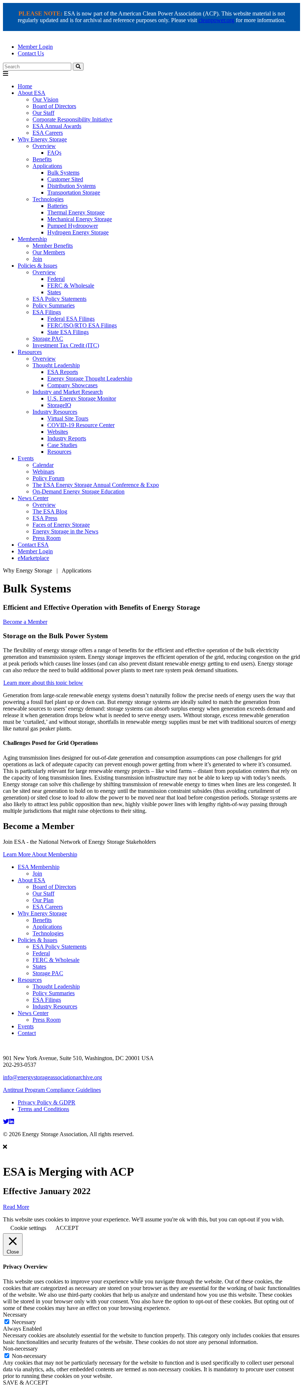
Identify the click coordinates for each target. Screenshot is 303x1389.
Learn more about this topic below (43, 683)
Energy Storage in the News (65, 531)
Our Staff (43, 113)
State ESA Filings (68, 332)
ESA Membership (38, 867)
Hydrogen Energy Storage (78, 232)
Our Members (49, 252)
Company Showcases (72, 385)
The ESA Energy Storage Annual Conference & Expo (96, 485)
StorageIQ (59, 405)
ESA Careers (48, 133)
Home (25, 86)
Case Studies (62, 445)
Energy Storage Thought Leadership (89, 378)
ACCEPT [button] (67, 1228)
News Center (33, 498)
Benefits (42, 159)
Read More (16, 1207)
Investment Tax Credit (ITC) (66, 345)
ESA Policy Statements (59, 299)
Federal (56, 279)
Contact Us (31, 53)
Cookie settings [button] (28, 1228)
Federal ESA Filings (71, 319)
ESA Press (45, 518)
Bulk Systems (63, 172)
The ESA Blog (50, 511)
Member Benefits (53, 246)
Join (37, 259)
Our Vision (45, 99)
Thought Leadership (56, 365)
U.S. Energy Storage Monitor (81, 398)
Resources (30, 352)
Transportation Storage (73, 192)
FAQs (54, 152)
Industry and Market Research (68, 392)
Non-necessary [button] (20, 1348)
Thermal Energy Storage (76, 212)
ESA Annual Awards (57, 126)
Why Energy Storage (42, 139)
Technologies (48, 199)
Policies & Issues (37, 265)
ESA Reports (62, 372)
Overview (44, 146)
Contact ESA (33, 544)
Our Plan (43, 900)
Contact (27, 1033)
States (54, 292)
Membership (32, 239)
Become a (25, 622)
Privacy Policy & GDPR (46, 1102)
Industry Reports (66, 438)
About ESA (31, 93)
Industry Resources (55, 412)
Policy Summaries (54, 305)
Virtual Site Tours (67, 418)
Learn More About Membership (40, 854)
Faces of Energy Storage (61, 525)
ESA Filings (47, 312)
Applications (47, 166)
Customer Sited (65, 179)
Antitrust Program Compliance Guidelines (52, 1090)
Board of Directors (54, 106)
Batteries (57, 206)
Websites (57, 432)
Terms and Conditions (43, 1109)
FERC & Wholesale (70, 285)
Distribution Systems (71, 186)
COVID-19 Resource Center (81, 425)
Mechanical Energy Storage (79, 219)
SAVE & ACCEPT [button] (25, 1382)
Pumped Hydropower (72, 226)
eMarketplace (33, 558)
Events (26, 458)
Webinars (43, 471)
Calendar (43, 465)
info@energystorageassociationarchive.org (52, 1077)
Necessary (24, 1322)
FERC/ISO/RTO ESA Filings (82, 325)
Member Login (35, 47)
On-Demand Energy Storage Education (79, 491)
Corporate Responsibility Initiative (72, 119)
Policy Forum (48, 478)
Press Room (47, 538)
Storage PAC (48, 339)
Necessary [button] (15, 1314)
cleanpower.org (216, 20)
